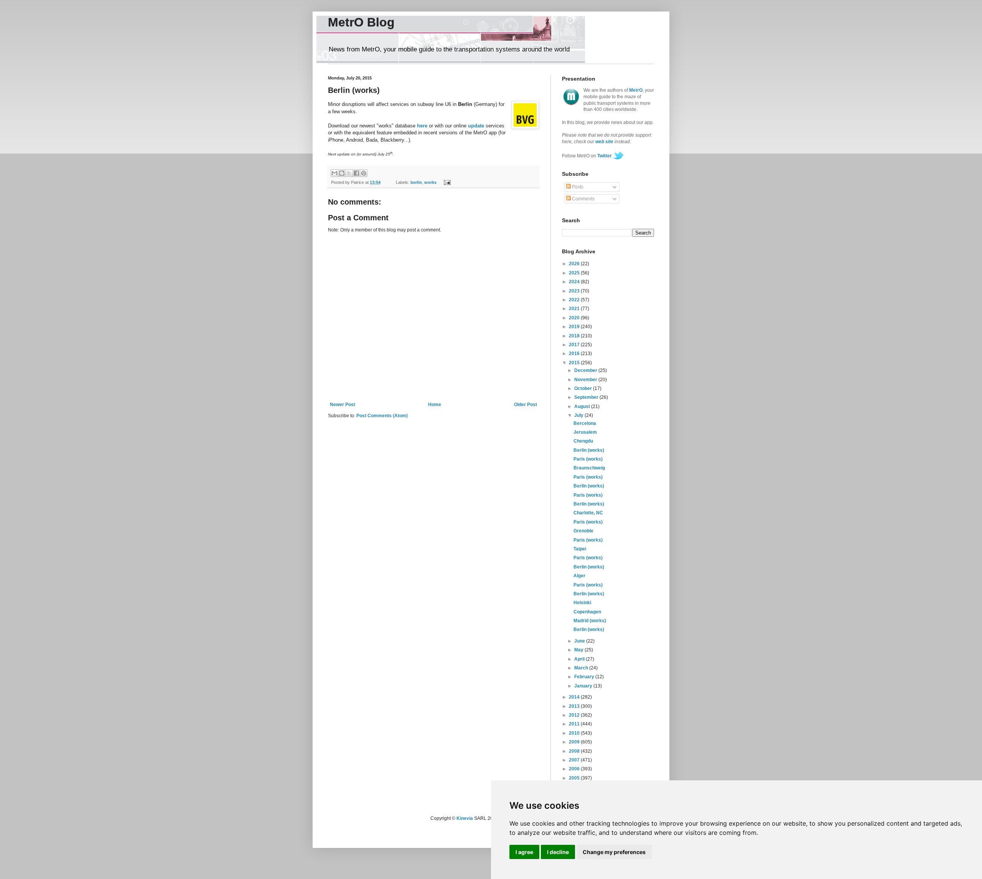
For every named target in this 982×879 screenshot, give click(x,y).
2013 (575, 706)
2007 (575, 760)
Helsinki (582, 602)
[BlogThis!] (342, 173)
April (580, 659)
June (580, 641)
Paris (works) (588, 459)
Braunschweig (589, 468)
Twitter (604, 156)
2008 (575, 751)
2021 (575, 308)
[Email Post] (446, 182)
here (422, 126)
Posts (577, 187)
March (581, 668)
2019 (575, 326)
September (587, 397)
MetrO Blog (361, 22)
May (579, 650)
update (476, 126)
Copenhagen (587, 612)
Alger (579, 575)
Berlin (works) (588, 450)
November (586, 379)
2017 (575, 344)
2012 (575, 715)
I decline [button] (558, 852)
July (579, 415)
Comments (583, 199)
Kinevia (464, 818)
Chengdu (583, 441)
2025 (575, 273)
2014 (575, 697)
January (583, 686)
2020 (575, 318)
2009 (575, 742)
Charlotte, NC (588, 513)
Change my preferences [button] (614, 852)
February (584, 676)
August (582, 406)
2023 (575, 291)
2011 (575, 724)
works (430, 182)
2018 (575, 336)
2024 (575, 281)
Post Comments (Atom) (382, 415)
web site (604, 141)
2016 (575, 353)
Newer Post (342, 404)
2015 (575, 362)
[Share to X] (349, 173)
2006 (575, 769)
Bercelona (584, 423)
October (583, 388)
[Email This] (334, 173)
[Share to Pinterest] (363, 173)
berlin (416, 182)
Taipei (579, 549)
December (586, 370)
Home (434, 404)
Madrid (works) (589, 620)
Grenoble (583, 531)
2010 (575, 733)
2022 (575, 299)
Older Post (525, 404)
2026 (575, 263)
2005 (575, 778)
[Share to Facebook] (356, 173)
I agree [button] (524, 852)
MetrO (636, 90)
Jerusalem (585, 432)
